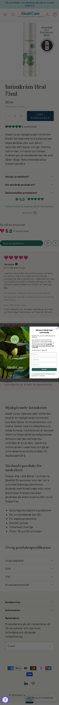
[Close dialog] (57, 328)
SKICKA (44, 369)
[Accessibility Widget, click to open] (5, 699)
